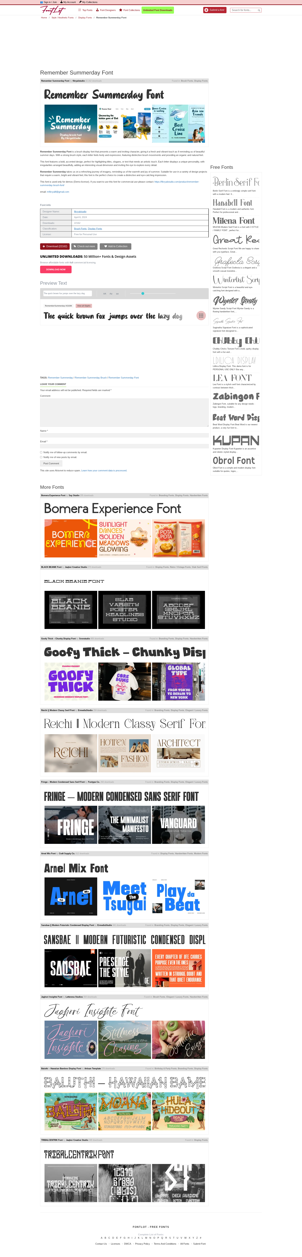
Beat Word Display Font (236, 417)
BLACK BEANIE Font (51, 567)
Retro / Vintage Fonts (180, 567)
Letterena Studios (74, 997)
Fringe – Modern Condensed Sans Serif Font (63, 782)
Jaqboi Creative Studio (76, 567)
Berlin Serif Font (236, 182)
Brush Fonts (187, 81)
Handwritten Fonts (199, 495)
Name (44, 430)
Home (44, 17)
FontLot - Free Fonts (151, 1227)
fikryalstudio (79, 81)
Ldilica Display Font (236, 360)
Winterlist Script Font (236, 281)
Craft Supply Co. (67, 853)
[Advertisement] (151, 42)
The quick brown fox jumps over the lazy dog (112, 315)
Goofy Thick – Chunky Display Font (58, 638)
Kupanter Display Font (236, 439)
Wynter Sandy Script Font (236, 301)
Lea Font (232, 378)
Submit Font (199, 1244)
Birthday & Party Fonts (166, 1068)
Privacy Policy (142, 1244)
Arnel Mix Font (48, 853)
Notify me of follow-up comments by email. (65, 452)
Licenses (115, 1244)
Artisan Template (92, 1068)
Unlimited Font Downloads (157, 10)
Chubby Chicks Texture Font (236, 341)
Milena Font (234, 221)
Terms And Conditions (165, 1244)
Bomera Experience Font (53, 495)
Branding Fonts (166, 495)
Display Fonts (85, 17)
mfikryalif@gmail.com (58, 191)
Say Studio (74, 495)
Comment (45, 395)
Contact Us (101, 1244)
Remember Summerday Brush (91, 377)
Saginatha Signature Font (227, 321)
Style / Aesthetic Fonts (63, 17)
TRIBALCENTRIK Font (52, 1140)
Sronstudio (84, 638)
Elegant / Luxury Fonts (196, 710)
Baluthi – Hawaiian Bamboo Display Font (61, 1068)
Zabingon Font (236, 397)
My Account (69, 2)
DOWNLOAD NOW (55, 269)
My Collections (90, 2)
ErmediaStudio (85, 710)
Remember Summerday (60, 377)
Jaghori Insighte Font (51, 997)
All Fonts (184, 1244)
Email (44, 441)
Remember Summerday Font (55, 81)
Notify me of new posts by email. (60, 457)
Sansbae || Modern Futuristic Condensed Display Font (67, 925)
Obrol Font (234, 461)
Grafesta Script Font (236, 261)
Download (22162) (56, 246)
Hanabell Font (232, 203)
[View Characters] (201, 315)
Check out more (86, 246)
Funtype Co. (94, 782)
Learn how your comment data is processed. (104, 470)
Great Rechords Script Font (236, 241)
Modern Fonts (201, 853)
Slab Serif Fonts (200, 567)
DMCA (127, 1244)
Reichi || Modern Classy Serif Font (58, 710)
